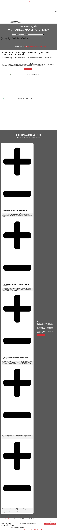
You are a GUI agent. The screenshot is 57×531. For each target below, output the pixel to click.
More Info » (3, 41)
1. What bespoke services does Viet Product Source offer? (15, 210)
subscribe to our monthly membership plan (36, 46)
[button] (55, 12)
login (25, 46)
